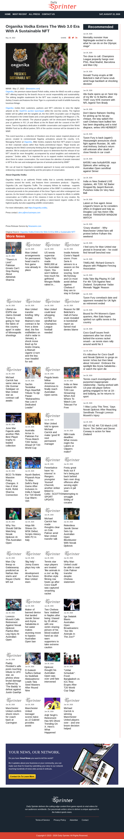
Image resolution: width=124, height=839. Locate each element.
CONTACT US (48, 14)
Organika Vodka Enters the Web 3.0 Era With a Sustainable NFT (48, 232)
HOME (8, 14)
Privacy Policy (60, 820)
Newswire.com (33, 89)
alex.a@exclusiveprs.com (29, 213)
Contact (85, 820)
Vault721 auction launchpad (31, 111)
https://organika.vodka (37, 208)
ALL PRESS (34, 14)
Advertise (74, 820)
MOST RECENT (20, 14)
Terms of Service (42, 820)
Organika (10, 92)
